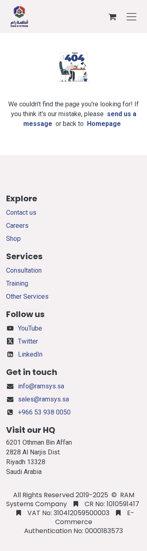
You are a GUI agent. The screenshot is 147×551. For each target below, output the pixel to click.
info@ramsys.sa (41, 386)
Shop (13, 238)
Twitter (28, 341)
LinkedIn (30, 354)
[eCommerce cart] (112, 16)
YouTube (30, 328)
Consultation (24, 270)
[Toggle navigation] (131, 16)
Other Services (27, 296)
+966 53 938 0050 (44, 412)
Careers (17, 225)
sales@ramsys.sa (43, 399)
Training (17, 283)
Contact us (21, 212)
